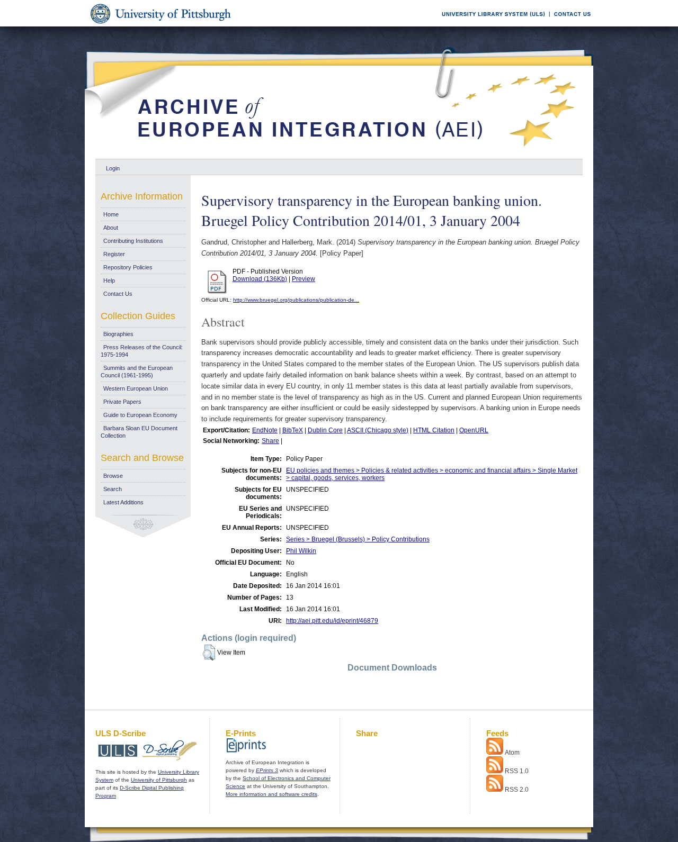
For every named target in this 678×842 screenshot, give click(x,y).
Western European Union (135, 388)
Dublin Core (325, 430)
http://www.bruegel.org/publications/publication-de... (296, 300)
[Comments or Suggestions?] (570, 25)
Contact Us (117, 294)
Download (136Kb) (260, 279)
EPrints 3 (267, 770)
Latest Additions (123, 502)
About (110, 227)
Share (270, 441)
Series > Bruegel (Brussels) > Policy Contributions (358, 539)
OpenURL (473, 430)
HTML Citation (433, 430)
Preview (303, 279)
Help (109, 280)
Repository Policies (128, 267)
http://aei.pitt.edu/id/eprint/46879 (332, 620)
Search (112, 489)
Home (111, 214)
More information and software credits (271, 794)
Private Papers (122, 402)
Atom (512, 752)
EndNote (265, 430)
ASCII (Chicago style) (377, 430)
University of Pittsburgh (159, 780)
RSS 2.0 (517, 789)
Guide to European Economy (140, 415)
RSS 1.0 (517, 771)
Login (113, 168)
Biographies (118, 334)
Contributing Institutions (133, 241)
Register (114, 254)
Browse (113, 476)
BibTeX (292, 430)
